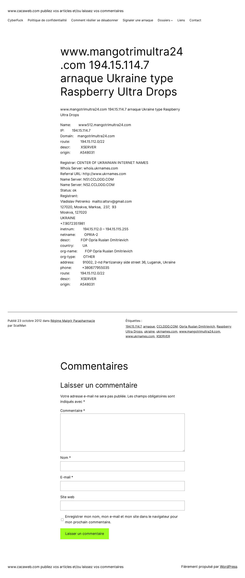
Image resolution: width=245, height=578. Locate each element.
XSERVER (163, 336)
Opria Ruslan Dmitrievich (197, 326)
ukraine (149, 331)
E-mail (66, 477)
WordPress (228, 567)
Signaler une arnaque (138, 20)
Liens (181, 20)
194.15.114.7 (133, 326)
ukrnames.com (166, 331)
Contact (195, 20)
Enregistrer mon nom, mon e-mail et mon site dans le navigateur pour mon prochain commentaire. (121, 519)
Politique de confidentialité (47, 20)
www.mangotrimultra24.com (199, 331)
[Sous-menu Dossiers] (172, 20)
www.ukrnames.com (140, 336)
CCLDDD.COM (167, 326)
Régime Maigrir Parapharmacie (73, 321)
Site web (67, 497)
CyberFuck (15, 20)
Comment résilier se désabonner (94, 20)
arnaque (149, 326)
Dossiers (164, 20)
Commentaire (72, 411)
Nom (65, 458)
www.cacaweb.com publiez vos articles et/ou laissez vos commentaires (65, 11)
